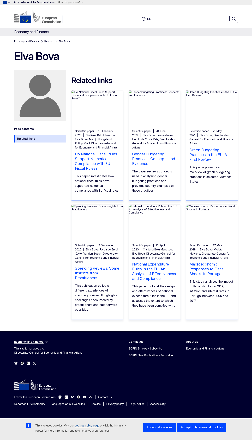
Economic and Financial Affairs (205, 348)
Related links (26, 138)
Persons (49, 41)
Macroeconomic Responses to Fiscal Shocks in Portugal (206, 269)
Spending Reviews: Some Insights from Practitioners (97, 273)
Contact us (105, 397)
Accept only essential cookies (202, 427)
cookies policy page (87, 425)
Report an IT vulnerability (29, 404)
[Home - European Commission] (42, 17)
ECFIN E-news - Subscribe (145, 348)
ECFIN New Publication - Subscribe (151, 355)
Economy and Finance (26, 41)
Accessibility (158, 404)
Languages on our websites (68, 404)
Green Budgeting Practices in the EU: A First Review (208, 155)
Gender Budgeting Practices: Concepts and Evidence (153, 159)
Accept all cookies (159, 427)
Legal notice (137, 404)
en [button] (149, 19)
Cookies (96, 404)
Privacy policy (115, 404)
